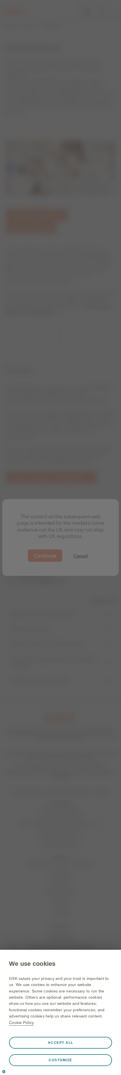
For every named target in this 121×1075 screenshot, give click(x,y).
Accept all (60, 1043)
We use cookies (32, 963)
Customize (60, 1060)
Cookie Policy (21, 1022)
